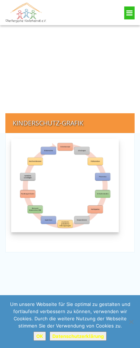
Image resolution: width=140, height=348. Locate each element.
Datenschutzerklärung (78, 336)
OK (39, 336)
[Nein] (131, 321)
